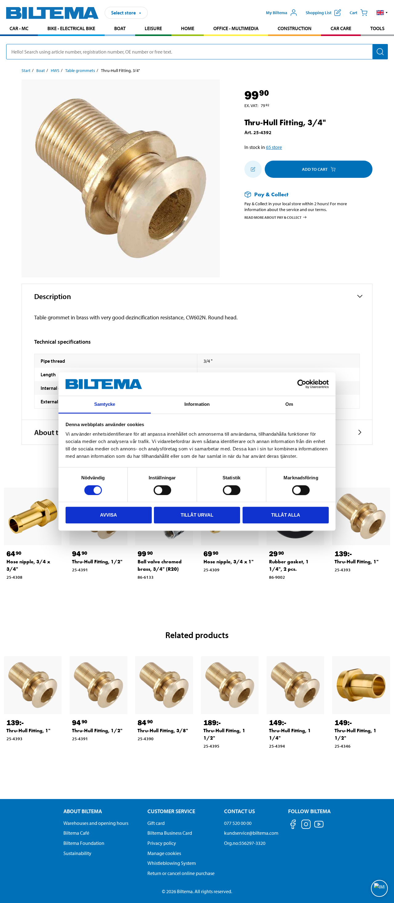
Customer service (171, 811)
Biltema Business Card (169, 833)
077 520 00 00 (237, 823)
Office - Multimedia (236, 28)
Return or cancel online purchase (181, 873)
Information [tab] (197, 404)
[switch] (162, 490)
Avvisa (108, 514)
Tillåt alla (285, 514)
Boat (120, 28)
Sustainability (77, 853)
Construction (295, 28)
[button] (382, 12)
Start (26, 70)
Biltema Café (76, 833)
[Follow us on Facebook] (293, 825)
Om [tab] (289, 404)
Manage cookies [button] (164, 853)
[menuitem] (19, 29)
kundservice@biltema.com (251, 833)
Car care (341, 28)
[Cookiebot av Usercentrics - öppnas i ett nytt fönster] (302, 384)
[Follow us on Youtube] (319, 827)
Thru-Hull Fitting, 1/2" (97, 561)
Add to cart (315, 169)
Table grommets (80, 70)
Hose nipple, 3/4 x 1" (228, 561)
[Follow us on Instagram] (306, 825)
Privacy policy (161, 843)
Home (187, 28)
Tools (377, 28)
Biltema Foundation (83, 843)
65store (274, 147)
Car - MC (19, 28)
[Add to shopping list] (253, 169)
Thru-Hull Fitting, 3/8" (163, 730)
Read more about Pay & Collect (273, 217)
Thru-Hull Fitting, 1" (357, 561)
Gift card (156, 823)
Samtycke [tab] (104, 404)
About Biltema (82, 811)
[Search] (380, 51)
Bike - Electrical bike (71, 28)
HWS (55, 70)
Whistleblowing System (171, 863)
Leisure (153, 28)
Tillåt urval (197, 514)
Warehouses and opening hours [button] (95, 823)
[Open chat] (379, 888)
